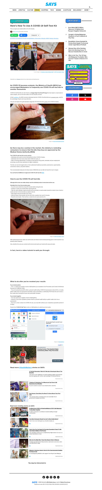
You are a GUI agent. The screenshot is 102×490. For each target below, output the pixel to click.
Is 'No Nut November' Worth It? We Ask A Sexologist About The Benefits (45, 372)
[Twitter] (47, 477)
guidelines (16, 97)
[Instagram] (51, 477)
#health (25, 38)
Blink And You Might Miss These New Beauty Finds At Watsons (44, 439)
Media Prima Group (65, 482)
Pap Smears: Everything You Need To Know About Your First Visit (44, 394)
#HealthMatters (30, 38)
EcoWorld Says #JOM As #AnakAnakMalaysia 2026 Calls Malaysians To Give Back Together (45, 409)
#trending (56, 38)
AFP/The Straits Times (59, 236)
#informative (38, 38)
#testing (51, 38)
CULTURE (30, 10)
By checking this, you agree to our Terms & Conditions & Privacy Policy (79, 81)
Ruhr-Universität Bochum (58, 141)
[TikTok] (54, 477)
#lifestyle (43, 38)
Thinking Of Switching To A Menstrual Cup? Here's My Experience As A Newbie (43, 383)
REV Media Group (51, 482)
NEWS (14, 10)
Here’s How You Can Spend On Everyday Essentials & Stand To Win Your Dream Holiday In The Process (45, 430)
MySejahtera (61, 341)
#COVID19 (13, 38)
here (43, 172)
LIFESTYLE (21, 10)
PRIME (37, 10)
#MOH (47, 38)
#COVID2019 (19, 38)
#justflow (67, 10)
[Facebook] (44, 477)
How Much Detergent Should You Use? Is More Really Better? (43, 419)
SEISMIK (58, 10)
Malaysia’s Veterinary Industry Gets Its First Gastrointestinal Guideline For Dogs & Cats (45, 451)
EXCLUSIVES (77, 10)
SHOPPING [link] (44, 10)
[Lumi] (58, 477)
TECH (52, 10)
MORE (86, 10)
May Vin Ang (16, 31)
